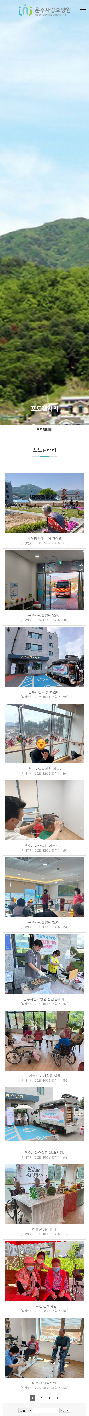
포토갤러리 (44, 429)
